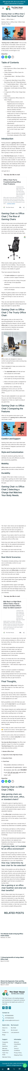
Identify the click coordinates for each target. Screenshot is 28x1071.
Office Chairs (10, 19)
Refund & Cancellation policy (17, 1044)
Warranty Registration (5, 1049)
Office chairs (4, 467)
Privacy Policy (18, 1052)
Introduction (7, 66)
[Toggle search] (14, 1069)
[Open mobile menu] (3, 8)
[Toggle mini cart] (20, 1069)
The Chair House (8, 156)
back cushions (11, 275)
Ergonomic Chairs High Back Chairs (12, 754)
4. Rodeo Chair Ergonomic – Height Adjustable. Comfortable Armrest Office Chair (15, 88)
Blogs (3, 1034)
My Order (13, 1027)
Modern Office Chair (8, 751)
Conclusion (7, 96)
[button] (25, 1065)
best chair (12, 704)
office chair (4, 325)
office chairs (15, 570)
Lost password (15, 1032)
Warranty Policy (6, 1057)
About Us (4, 1027)
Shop (3, 1030)
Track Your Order (5, 1053)
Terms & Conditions (17, 1049)
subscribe (17, 737)
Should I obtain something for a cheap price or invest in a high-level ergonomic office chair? (17, 113)
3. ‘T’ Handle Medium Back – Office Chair (15, 84)
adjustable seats (11, 371)
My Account (14, 1030)
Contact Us (5, 1032)
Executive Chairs (7, 758)
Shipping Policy (18, 1055)
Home (3, 19)
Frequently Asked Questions (5, 1044)
